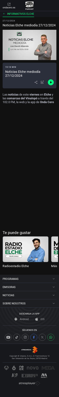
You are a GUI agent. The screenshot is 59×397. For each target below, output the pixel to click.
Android (24, 319)
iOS (42, 319)
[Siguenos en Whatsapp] (50, 337)
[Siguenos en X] (42, 337)
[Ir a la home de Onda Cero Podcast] (29, 5)
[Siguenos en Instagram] (25, 337)
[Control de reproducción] (51, 82)
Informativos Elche (20, 13)
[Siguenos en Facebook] (33, 337)
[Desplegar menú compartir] (36, 82)
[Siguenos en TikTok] (16, 337)
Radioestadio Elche (16, 266)
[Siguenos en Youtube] (8, 337)
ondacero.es (9, 7)
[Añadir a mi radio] (42, 82)
